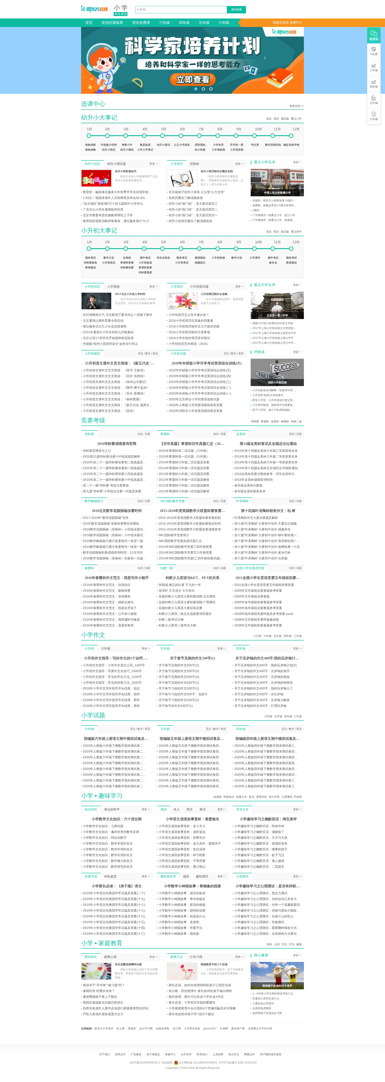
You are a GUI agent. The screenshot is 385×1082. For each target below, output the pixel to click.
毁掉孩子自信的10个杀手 (277, 985)
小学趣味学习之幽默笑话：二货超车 (259, 866)
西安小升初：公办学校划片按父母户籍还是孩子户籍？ (284, 400)
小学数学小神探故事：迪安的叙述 (182, 893)
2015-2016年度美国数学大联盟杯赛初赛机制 (190, 518)
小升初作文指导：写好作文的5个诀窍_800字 (117, 658)
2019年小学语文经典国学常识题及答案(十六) (114, 916)
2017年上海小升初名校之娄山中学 (272, 338)
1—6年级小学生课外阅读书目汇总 (272, 993)
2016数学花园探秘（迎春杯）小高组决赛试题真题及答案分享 (116, 529)
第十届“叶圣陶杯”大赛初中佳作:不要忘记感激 (265, 523)
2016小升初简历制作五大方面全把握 (194, 326)
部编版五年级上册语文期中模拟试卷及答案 (192, 738)
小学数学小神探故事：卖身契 (179, 922)
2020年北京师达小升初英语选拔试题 (194, 399)
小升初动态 (92, 286)
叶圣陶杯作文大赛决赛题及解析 (256, 518)
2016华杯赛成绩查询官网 (116, 444)
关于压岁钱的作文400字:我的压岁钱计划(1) (268, 658)
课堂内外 (261, 796)
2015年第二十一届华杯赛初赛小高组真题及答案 (116, 474)
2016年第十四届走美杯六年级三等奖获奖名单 (266, 450)
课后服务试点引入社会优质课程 (105, 326)
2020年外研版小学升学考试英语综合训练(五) (200, 370)
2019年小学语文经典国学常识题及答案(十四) (114, 928)
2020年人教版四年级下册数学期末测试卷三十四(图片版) (267, 786)
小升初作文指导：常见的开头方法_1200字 (112, 677)
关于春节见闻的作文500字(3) (179, 671)
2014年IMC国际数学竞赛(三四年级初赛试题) (190, 558)
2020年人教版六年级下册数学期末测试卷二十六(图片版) (116, 769)
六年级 (224, 23)
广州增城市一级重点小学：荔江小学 (273, 215)
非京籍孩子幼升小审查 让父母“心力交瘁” (197, 192)
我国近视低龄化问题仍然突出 (103, 1002)
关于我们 (104, 1054)
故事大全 (241, 796)
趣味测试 (202, 876)
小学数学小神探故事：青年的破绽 (182, 899)
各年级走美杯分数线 (248, 485)
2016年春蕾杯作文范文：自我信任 (107, 585)
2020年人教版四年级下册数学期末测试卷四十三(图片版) (267, 774)
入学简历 (176, 164)
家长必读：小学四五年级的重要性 (192, 1002)
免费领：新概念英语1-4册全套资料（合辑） (278, 205)
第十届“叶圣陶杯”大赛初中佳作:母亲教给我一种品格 (267, 541)
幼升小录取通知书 (125, 171)
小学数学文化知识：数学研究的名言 (108, 866)
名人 (177, 809)
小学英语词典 (192, 1028)
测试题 (285, 118)
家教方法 (176, 957)
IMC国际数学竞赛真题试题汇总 (180, 541)
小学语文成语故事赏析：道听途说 (182, 832)
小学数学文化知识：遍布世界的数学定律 (111, 832)
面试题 (285, 231)
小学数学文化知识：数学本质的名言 (108, 843)
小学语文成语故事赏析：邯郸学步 (182, 837)
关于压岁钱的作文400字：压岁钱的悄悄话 (263, 682)
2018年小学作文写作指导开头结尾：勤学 (111, 700)
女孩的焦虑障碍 (261, 1008)
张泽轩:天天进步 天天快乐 (177, 590)
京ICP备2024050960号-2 (144, 1062)
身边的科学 (112, 809)
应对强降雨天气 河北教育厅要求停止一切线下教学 (117, 315)
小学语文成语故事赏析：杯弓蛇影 (182, 855)
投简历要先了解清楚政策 (186, 198)
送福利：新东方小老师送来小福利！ (273, 200)
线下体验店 (153, 1054)
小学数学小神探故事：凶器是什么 (182, 916)
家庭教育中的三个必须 (214, 964)
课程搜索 (236, 9)
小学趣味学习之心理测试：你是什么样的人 (264, 916)
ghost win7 (210, 1028)
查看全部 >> (296, 106)
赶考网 (224, 1028)
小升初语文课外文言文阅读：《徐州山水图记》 (115, 382)
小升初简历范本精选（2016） (189, 344)
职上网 (121, 1028)
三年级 (164, 23)
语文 (140, 353)
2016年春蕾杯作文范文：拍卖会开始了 (110, 608)
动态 (269, 118)
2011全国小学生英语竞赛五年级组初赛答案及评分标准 (267, 585)
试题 (147, 434)
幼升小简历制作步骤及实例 (217, 171)
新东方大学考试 (103, 1028)
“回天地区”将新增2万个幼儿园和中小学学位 (113, 203)
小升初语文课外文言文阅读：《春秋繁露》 (112, 399)
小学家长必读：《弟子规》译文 (117, 886)
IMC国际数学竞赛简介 (174, 535)
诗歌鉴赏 (110, 876)
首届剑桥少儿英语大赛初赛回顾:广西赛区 (187, 602)
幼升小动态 (92, 164)
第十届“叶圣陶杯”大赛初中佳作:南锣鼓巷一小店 (267, 546)
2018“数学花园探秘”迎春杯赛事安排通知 (111, 523)
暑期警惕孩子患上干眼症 (100, 996)
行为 (291, 944)
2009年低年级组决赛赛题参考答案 (258, 608)
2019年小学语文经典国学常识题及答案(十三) (114, 933)
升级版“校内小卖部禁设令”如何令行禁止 (110, 344)
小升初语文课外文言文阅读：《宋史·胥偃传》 (114, 393)
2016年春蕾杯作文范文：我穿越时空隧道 (111, 619)
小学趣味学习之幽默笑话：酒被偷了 (259, 832)
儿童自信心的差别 (263, 1003)
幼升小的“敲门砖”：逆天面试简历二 (193, 209)
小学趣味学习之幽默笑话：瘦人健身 (259, 861)
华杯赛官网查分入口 (97, 450)
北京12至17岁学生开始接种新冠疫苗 (108, 338)
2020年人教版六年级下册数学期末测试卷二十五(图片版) (116, 763)
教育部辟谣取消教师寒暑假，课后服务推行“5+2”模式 (118, 221)
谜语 (186, 876)
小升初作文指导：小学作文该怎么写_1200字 (114, 665)
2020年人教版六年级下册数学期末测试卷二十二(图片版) (116, 745)
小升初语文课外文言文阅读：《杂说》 (109, 411)
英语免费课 (141, 23)
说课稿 (217, 796)
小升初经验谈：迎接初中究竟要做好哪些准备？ (280, 405)
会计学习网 (146, 1028)
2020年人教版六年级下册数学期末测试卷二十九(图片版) (116, 786)
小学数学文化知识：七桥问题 (103, 826)
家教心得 (110, 957)
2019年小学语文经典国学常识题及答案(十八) (114, 904)
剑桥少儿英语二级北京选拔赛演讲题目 (185, 614)
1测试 (255, 210)
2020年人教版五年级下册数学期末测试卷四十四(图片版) (191, 757)
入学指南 (113, 286)
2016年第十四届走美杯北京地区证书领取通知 (266, 468)
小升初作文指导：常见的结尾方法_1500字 (112, 682)
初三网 (177, 1028)
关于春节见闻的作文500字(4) (179, 677)
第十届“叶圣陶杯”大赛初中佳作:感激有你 (262, 529)
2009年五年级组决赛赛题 (252, 596)
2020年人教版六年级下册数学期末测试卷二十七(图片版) (116, 774)
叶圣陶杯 (242, 501)
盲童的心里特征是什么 (265, 998)
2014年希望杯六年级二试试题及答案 (184, 462)
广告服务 (136, 1054)
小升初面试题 (199, 286)
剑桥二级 (296, 421)
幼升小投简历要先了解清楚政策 (190, 221)
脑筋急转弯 (168, 876)
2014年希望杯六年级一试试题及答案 (184, 468)
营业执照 (167, 1062)
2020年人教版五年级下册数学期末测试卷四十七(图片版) (191, 774)
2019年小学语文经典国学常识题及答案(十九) (114, 899)
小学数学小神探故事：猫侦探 (179, 933)
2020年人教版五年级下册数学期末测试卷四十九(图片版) (191, 786)
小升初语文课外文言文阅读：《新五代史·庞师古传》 (118, 405)
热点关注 (233, 1054)
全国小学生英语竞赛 (250, 568)
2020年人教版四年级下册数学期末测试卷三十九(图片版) (267, 745)
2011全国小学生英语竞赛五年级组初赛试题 (268, 578)
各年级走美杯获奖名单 (250, 491)
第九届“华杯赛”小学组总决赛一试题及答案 (112, 491)
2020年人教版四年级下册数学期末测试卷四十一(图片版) (267, 757)
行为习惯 (196, 957)
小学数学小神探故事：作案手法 (180, 928)
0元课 (374, 54)
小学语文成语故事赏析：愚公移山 (182, 866)
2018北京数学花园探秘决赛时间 (117, 511)
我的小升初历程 (277, 382)
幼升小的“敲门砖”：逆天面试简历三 (193, 203)
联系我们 (202, 1054)
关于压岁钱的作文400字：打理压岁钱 (260, 706)
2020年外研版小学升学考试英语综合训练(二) (200, 387)
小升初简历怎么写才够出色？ (189, 315)
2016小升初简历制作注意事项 (189, 332)
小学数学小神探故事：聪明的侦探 (182, 910)
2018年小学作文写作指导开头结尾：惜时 (111, 694)
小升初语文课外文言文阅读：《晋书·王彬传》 (114, 370)
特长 (269, 944)
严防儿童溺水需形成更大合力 (103, 1014)
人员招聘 (218, 1054)
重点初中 (296, 231)
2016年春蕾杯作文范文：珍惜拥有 (107, 596)
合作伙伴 (186, 1054)
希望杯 (265, 421)
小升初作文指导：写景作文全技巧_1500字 (112, 671)
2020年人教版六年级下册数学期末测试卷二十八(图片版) (116, 780)
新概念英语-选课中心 (287, 22)
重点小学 (296, 118)
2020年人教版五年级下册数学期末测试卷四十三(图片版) (191, 751)
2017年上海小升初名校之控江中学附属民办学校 (280, 342)
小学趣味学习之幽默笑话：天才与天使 (260, 837)
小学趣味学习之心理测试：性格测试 (259, 922)
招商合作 (120, 1054)
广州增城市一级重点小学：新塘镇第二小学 (277, 220)
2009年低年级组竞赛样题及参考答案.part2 (263, 614)
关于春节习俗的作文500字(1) (179, 688)
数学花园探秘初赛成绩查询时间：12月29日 (113, 552)
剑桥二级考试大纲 (171, 619)
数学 (148, 353)
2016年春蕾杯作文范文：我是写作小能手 (117, 578)
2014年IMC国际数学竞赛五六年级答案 (185, 552)
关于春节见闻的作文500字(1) (192, 658)
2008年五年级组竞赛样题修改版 (256, 619)
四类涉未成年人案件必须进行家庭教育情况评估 (115, 1008)
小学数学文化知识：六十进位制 (117, 819)
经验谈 (194, 164)
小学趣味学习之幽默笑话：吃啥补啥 (259, 826)
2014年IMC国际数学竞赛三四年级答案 (185, 546)
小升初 (258, 636)
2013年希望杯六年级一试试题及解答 (184, 479)
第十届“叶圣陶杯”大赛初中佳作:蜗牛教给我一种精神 (267, 535)
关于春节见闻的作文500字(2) (179, 665)
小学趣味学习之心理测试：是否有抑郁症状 (268, 886)
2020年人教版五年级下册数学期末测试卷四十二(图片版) (191, 745)
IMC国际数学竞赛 (172, 501)
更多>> (153, 163)
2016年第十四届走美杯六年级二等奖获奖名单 (266, 456)
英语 (155, 353)
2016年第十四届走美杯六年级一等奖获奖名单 (266, 462)
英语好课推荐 (112, 23)
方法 (284, 944)
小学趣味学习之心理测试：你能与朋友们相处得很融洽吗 (267, 910)
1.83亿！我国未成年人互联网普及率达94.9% (114, 198)
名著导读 (91, 876)
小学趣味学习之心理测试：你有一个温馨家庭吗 (267, 904)
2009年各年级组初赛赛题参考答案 (258, 602)
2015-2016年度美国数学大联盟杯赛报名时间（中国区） (191, 523)
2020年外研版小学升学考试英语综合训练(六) (207, 363)
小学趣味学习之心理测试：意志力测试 (260, 893)
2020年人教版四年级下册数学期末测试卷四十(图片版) (267, 751)
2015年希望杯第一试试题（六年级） (184, 456)
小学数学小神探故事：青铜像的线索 (192, 886)
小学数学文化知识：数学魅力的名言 (108, 861)
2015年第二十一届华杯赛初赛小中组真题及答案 (116, 479)
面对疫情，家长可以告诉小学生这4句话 (196, 996)
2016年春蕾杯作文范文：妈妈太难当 (108, 602)
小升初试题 (178, 353)
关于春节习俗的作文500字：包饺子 (183, 694)
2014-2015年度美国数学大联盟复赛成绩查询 (190, 529)
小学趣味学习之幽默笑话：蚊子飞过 (259, 855)
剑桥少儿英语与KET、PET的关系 (192, 578)
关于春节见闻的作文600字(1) (179, 682)
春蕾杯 (285, 421)
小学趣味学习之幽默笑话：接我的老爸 (260, 843)
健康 (299, 944)
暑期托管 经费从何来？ (99, 991)
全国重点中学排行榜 (260, 1028)
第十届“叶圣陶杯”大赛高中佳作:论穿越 (260, 558)
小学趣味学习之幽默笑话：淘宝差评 (268, 819)
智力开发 (274, 796)
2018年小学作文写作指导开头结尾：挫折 (111, 706)
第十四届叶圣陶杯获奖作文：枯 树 (268, 511)
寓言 (189, 809)
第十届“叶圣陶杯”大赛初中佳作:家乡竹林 (262, 552)
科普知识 (228, 796)
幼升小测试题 (116, 164)
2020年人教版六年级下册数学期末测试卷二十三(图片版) (116, 751)
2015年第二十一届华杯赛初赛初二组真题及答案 (116, 462)
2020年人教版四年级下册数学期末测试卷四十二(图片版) (267, 769)
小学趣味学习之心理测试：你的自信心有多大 (265, 899)
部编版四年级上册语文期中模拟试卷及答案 (268, 738)
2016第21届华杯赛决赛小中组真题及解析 (111, 456)
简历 (276, 118)
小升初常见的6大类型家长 (267, 395)
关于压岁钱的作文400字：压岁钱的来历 (262, 671)
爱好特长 (91, 957)
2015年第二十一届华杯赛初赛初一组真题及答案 (116, 468)
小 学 (121, 8)
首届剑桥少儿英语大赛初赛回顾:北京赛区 (187, 596)
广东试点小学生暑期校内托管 (103, 209)
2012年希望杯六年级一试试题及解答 (184, 491)
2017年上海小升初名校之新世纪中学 (274, 333)
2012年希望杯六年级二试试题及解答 (184, 485)
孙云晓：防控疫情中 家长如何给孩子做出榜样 (200, 991)
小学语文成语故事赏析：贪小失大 (182, 826)
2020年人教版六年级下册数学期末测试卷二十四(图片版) (116, 757)
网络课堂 (121, 14)
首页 (88, 23)
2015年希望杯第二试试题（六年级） (184, 450)
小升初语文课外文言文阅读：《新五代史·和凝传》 (120, 363)
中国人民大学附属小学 (277, 192)
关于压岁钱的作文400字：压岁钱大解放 (262, 700)
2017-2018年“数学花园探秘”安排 (106, 518)
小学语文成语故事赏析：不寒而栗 (182, 861)
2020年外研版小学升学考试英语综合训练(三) (200, 382)
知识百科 (91, 809)
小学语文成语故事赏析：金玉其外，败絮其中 (190, 843)
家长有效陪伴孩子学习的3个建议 (191, 1014)
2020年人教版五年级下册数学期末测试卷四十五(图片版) (191, 763)
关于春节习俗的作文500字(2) (179, 700)
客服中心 (170, 1054)
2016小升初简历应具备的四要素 (191, 320)
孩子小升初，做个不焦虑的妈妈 (271, 409)
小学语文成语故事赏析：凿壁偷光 (192, 819)
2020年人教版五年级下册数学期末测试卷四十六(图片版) (191, 769)
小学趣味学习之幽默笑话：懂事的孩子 (260, 849)
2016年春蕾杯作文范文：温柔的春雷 (108, 625)
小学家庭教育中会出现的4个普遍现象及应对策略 (202, 1008)
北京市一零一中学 (277, 315)
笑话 (251, 796)
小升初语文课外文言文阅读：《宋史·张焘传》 (114, 376)
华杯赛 (255, 421)
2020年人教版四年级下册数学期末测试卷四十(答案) (267, 763)
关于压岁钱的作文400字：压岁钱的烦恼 (262, 677)
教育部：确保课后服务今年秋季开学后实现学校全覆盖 (118, 192)
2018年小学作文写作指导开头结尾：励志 (111, 688)
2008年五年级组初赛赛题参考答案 (258, 625)
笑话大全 (242, 809)
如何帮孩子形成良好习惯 (267, 1013)
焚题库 (132, 1028)
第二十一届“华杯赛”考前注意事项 (106, 485)
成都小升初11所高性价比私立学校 (272, 323)
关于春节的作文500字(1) (176, 706)
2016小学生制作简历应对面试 (189, 338)
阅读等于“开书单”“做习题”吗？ (104, 985)
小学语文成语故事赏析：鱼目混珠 (182, 849)
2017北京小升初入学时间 (130, 294)
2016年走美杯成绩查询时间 (253, 479)
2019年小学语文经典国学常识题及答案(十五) (114, 922)
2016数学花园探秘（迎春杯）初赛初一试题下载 (116, 558)
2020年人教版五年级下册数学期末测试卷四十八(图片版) (191, 780)
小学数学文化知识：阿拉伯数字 (105, 837)
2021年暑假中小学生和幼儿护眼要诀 (108, 332)
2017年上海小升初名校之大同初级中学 (275, 328)
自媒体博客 (162, 1028)
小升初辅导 (92, 353)
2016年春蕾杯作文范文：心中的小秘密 (110, 614)
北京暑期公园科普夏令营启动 (103, 320)
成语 (163, 809)
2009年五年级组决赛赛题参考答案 (258, 590)
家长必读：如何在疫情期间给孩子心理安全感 (200, 985)
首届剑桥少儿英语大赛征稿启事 (180, 608)
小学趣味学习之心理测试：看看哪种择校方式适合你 (267, 928)
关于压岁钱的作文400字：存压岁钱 (258, 694)
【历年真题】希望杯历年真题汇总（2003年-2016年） (192, 444)
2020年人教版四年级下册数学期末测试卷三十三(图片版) (267, 780)
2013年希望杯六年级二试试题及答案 (184, 474)
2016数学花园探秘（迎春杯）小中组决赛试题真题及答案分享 (116, 535)
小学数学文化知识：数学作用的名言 (108, 849)
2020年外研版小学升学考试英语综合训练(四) (200, 376)
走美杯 (275, 421)
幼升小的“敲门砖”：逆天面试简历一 (193, 215)
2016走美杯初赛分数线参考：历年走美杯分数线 (267, 474)
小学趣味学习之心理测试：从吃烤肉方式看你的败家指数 (267, 933)
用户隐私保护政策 (270, 1054)
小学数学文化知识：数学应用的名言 (108, 855)
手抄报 (298, 796)
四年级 (184, 23)
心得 (277, 944)
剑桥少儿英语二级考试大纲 (177, 625)
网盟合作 (249, 1054)
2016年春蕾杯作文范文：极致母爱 (107, 590)
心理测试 (287, 796)
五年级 (204, 23)
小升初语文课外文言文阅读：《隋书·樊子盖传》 (116, 387)
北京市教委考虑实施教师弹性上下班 (108, 215)
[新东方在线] (94, 14)
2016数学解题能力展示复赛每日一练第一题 (113, 541)
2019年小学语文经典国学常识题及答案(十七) (114, 910)
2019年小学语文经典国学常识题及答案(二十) (114, 893)
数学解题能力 (94, 501)
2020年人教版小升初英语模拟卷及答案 (196, 405)
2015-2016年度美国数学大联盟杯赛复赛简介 (192, 511)
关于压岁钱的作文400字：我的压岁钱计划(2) (265, 665)
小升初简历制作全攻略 (214, 294)
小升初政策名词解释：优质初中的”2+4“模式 (278, 390)
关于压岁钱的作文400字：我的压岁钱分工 (263, 688)
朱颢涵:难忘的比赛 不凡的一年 (180, 585)
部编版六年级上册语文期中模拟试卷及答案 (117, 738)
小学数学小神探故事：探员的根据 (182, 904)
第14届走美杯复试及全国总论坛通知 (268, 444)
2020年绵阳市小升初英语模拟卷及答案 (196, 411)
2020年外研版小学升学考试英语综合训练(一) (200, 393)
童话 (202, 809)
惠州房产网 (238, 1028)
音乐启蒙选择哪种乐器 (128, 964)
